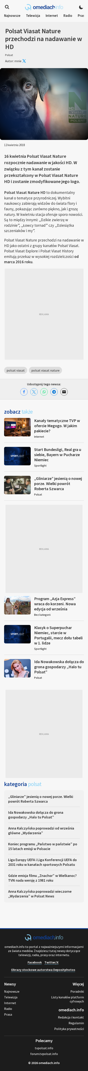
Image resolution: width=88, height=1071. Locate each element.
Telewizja (33, 15)
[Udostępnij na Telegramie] (54, 392)
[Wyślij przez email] (64, 392)
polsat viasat (16, 370)
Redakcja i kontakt (71, 1017)
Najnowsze (12, 15)
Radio (67, 15)
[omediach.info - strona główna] (44, 7)
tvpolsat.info (44, 1048)
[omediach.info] (44, 939)
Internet (52, 15)
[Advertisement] (44, 314)
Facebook (35, 962)
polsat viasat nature (45, 370)
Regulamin (76, 1023)
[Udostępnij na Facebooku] (24, 392)
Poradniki (77, 991)
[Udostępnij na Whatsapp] (44, 392)
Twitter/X (51, 962)
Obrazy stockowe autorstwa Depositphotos (43, 970)
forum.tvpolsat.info (44, 1054)
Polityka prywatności (69, 1029)
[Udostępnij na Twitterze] (34, 392)
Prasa (82, 15)
